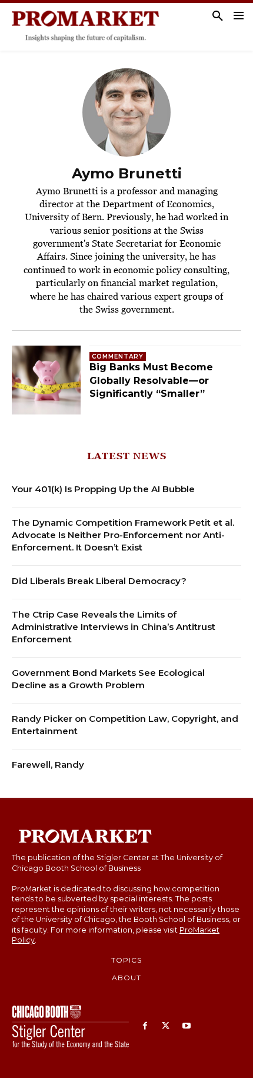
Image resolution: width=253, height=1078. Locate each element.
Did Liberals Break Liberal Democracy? (99, 580)
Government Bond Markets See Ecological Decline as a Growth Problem (108, 679)
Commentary (118, 356)
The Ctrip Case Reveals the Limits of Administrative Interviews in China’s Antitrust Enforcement (113, 627)
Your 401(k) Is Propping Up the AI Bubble (103, 489)
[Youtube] (186, 1026)
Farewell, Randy (48, 764)
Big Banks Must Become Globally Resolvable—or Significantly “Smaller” (151, 380)
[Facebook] (145, 1026)
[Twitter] (165, 1026)
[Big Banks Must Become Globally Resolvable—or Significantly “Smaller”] (46, 380)
